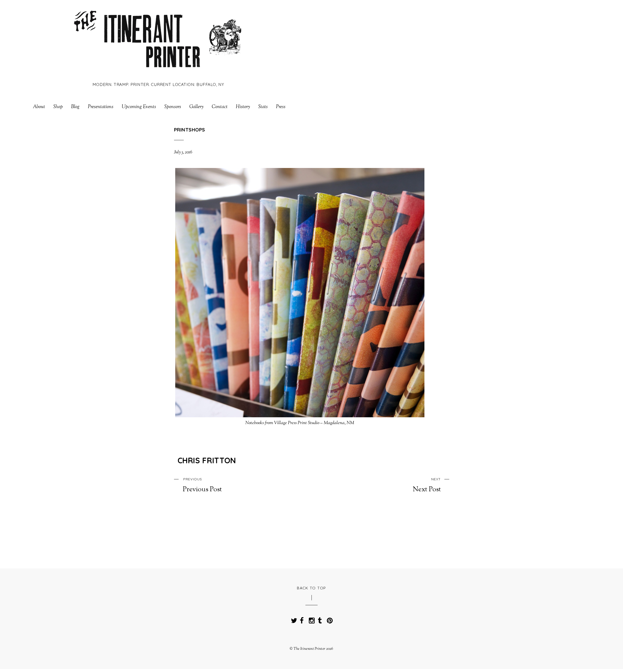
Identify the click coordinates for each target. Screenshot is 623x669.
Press (280, 107)
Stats (263, 107)
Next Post (427, 485)
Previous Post (202, 485)
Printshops (189, 130)
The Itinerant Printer (309, 648)
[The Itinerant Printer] (158, 71)
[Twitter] (292, 619)
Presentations (100, 107)
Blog (75, 107)
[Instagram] (310, 619)
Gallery (196, 107)
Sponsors (172, 107)
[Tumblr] (319, 619)
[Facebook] (301, 619)
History (243, 107)
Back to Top (311, 587)
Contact (220, 107)
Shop (58, 107)
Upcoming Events (139, 107)
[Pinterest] (328, 619)
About (39, 107)
